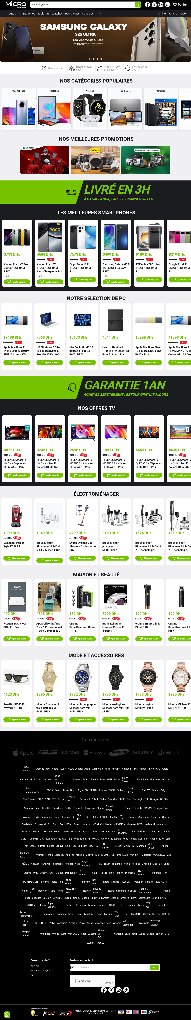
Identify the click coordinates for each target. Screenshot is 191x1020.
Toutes (11, 13)
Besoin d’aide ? (40, 960)
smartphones (26, 13)
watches (57, 13)
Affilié (162, 13)
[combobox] (83, 4)
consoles (88, 13)
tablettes (44, 13)
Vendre (172, 13)
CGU (183, 13)
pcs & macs (72, 13)
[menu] (174, 5)
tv (99, 13)
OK (154, 967)
